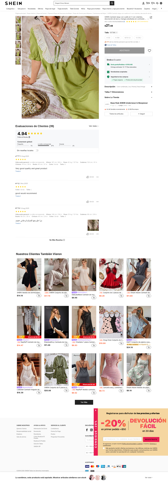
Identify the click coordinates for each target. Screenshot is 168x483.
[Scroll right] (161, 8)
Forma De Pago (56, 431)
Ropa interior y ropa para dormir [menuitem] (114, 9)
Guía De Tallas (38, 444)
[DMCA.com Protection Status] (92, 471)
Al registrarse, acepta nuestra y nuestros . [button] (130, 444)
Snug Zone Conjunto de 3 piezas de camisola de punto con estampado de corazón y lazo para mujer (112, 340)
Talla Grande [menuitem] (74, 9)
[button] (157, 3)
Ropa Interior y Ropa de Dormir (37, 13)
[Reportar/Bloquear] (97, 177)
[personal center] (143, 3)
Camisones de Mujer (99, 13)
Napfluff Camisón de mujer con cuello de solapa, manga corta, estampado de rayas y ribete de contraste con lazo (29, 342)
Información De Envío (40, 428)
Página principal (20, 13)
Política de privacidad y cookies (132, 444)
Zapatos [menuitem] (147, 9)
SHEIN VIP (37, 446)
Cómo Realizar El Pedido (39, 437)
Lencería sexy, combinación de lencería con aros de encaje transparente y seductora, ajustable (112, 387)
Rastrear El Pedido (39, 441)
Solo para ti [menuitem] (21, 9)
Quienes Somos (22, 428)
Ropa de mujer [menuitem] (50, 9)
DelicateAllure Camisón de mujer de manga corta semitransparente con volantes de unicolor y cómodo (84, 295)
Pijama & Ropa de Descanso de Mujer (60, 13)
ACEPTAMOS (89, 462)
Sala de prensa (21, 437)
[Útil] (87, 177)
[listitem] (29, 280)
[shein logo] (13, 3)
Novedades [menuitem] (32, 9)
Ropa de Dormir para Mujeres (82, 13)
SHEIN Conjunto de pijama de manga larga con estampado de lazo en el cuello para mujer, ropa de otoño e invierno (57, 293)
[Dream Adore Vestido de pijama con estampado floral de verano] (139, 369)
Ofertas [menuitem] (40, 9)
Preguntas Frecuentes (58, 437)
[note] (29, 337)
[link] (148, 3)
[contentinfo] (119, 466)
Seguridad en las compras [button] (119, 77)
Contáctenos (55, 428)
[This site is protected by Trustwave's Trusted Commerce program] (87, 471)
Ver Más (84, 402)
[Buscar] (112, 3)
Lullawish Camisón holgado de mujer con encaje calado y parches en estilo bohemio (29, 389)
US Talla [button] (112, 32)
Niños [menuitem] (83, 9)
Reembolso (37, 434)
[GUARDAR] (149, 50)
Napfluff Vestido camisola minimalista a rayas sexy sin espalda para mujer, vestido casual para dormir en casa (84, 389)
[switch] (37, 150)
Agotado (124, 50)
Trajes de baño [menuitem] (63, 9)
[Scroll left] (158, 8)
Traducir (18, 171)
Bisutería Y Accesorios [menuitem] (134, 9)
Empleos (19, 434)
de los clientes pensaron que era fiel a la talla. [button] (123, 42)
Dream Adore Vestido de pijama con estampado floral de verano (139, 387)
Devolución (37, 431)
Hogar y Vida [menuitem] (156, 9)
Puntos (53, 434)
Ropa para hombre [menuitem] (93, 9)
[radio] (108, 38)
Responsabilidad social (24, 431)
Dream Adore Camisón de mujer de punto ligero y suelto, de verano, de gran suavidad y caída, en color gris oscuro (139, 293)
